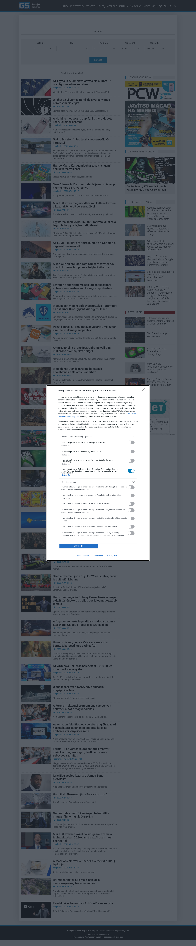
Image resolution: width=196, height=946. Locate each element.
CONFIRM (79, 546)
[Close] (144, 390)
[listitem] (98, 436)
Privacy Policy (113, 555)
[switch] (131, 442)
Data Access (98, 555)
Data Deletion (83, 555)
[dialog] (98, 473)
